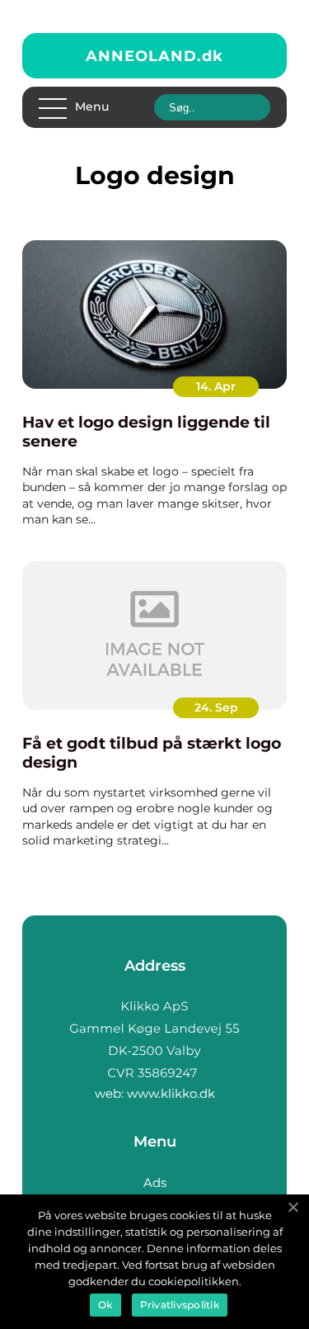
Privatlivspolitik (179, 1304)
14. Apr (216, 386)
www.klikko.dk (171, 1093)
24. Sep (216, 707)
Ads (154, 1182)
